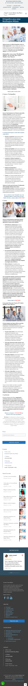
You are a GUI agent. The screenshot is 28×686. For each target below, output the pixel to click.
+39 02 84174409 (10, 2)
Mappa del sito (20, 680)
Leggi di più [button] (8, 568)
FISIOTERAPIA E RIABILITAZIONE (13, 632)
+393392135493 (8, 661)
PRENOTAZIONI (9, 614)
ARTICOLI (22, 7)
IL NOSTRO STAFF (16, 5)
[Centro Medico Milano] (14, 13)
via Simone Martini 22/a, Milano (11, 453)
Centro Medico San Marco (10, 397)
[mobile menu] (26, 13)
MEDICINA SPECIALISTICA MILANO (13, 630)
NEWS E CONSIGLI (10, 612)
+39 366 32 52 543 (8, 462)
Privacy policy (7, 680)
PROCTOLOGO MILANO (11, 641)
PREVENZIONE (9, 636)
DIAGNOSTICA (9, 633)
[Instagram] (8, 597)
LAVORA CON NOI (7, 7)
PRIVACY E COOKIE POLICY (12, 617)
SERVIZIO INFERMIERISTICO (12, 634)
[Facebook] (4, 597)
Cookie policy (14, 680)
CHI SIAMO (9, 5)
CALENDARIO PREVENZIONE (14, 639)
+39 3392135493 (19, 2)
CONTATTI (14, 8)
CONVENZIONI (15, 7)
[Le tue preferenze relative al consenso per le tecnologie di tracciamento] (25, 684)
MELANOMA (10, 638)
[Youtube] (11, 597)
